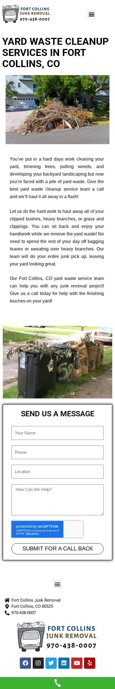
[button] (91, 14)
